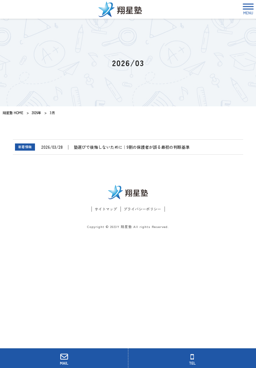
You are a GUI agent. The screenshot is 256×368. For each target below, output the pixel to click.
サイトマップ (106, 208)
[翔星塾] (120, 9)
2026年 (36, 112)
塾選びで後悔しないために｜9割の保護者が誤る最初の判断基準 (132, 147)
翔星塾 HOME (12, 112)
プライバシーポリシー (142, 208)
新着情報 (25, 146)
